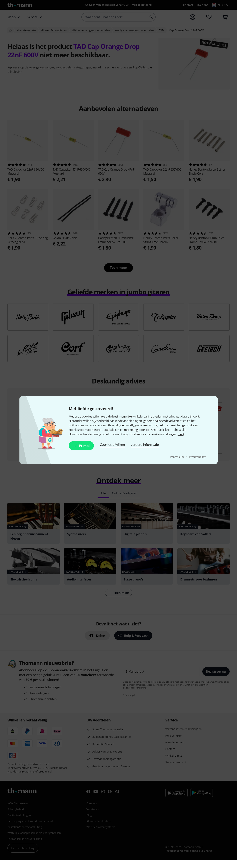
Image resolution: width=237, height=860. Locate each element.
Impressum (177, 457)
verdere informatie (145, 444)
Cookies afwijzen (112, 444)
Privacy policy (197, 457)
